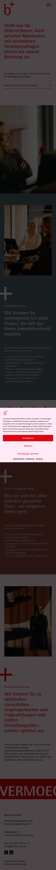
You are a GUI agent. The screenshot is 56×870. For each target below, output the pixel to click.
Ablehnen (28, 446)
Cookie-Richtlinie (19, 459)
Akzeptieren (28, 438)
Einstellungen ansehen (28, 453)
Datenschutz (30, 459)
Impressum (39, 459)
